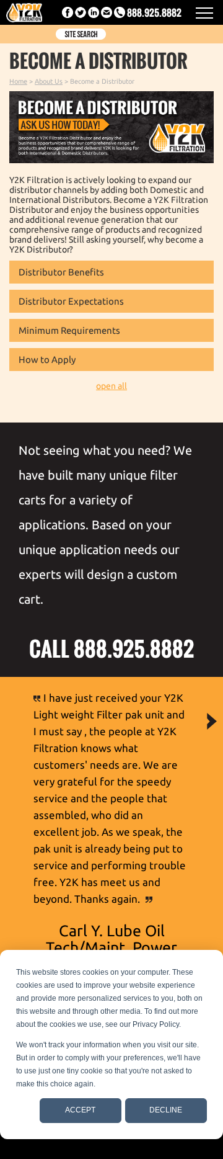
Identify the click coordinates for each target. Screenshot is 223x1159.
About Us (49, 81)
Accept (80, 1110)
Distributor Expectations (71, 301)
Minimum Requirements (69, 330)
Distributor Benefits (61, 272)
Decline (165, 1110)
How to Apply (47, 359)
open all (111, 386)
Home (18, 81)
